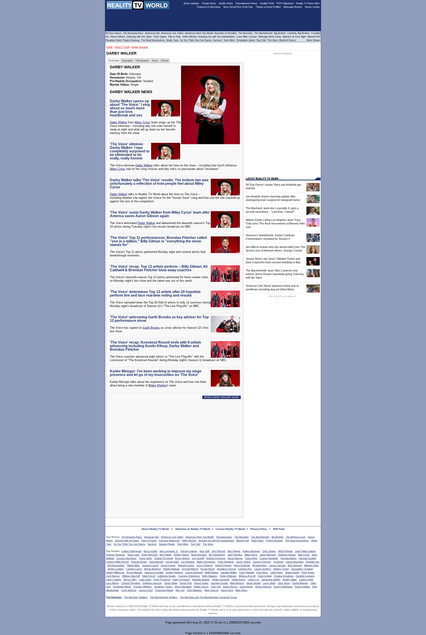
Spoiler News (226, 3)
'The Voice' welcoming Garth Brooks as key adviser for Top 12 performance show (159, 318)
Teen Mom (182, 544)
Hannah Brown (139, 561)
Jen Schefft (198, 558)
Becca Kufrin (150, 551)
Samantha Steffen (270, 579)
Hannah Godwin (307, 558)
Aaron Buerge (235, 558)
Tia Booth (278, 561)
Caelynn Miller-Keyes (117, 561)
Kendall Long (313, 561)
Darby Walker (140, 47)
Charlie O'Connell (163, 558)
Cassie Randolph (269, 558)
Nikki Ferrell (148, 576)
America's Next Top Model (199, 537)
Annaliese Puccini (226, 569)
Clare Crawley (113, 579)
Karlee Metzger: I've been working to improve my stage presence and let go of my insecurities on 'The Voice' (155, 373)
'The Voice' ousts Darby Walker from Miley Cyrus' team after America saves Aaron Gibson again (160, 214)
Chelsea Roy (245, 569)
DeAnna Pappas (287, 554)
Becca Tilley (130, 579)
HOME (109, 47)
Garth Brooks (151, 327)
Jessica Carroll (150, 565)
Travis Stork (145, 558)
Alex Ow (180, 590)
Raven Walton (302, 586)
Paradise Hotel (113, 40)
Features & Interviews (209, 7)
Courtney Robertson (189, 576)
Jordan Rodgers (174, 572)
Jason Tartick (243, 561)
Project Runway (274, 540)
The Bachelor (241, 537)
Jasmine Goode (219, 583)
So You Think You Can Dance (129, 544)
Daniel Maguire (300, 583)
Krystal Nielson (190, 569)
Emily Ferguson (162, 579)
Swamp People (167, 544)
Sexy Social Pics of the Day (238, 7)
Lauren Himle (306, 579)
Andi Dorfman (285, 551)
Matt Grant (304, 554)
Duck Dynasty (149, 540)
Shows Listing (312, 7)
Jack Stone (284, 583)
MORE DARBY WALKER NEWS (221, 397)
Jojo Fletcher (218, 551)
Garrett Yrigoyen (262, 561)
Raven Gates (201, 583)
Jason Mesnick (268, 554)
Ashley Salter (290, 579)
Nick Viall (204, 551)
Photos (165, 60)
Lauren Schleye (262, 569)
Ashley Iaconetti (220, 579)
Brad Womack (199, 554)
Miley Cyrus (142, 122)
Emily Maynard (150, 554)
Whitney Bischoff (131, 576)
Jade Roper (276, 572)
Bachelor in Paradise (226, 33)
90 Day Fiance (114, 33)
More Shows (313, 40)
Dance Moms (117, 36)
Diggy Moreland (183, 586)
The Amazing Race (131, 537)
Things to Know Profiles (268, 7)
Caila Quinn (145, 579)
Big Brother (278, 537)
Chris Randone (226, 561)
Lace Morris (112, 583)
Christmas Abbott (164, 590)
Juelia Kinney (238, 579)
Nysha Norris (207, 569)
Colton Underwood (131, 551)
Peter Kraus (308, 572)
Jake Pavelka (234, 554)
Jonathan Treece (163, 586)
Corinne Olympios (130, 583)
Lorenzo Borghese (126, 558)
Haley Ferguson (181, 579)
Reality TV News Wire (308, 3)
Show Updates (191, 3)
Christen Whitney (142, 586)
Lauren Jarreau (277, 565)
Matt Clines (241, 590)
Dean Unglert (265, 576)
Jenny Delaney (205, 565)
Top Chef (195, 544)
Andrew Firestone (215, 558)
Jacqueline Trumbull (302, 569)
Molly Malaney (209, 576)
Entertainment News (246, 3)
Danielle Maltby (229, 572)
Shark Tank (172, 40)
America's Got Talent (172, 537)
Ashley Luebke (116, 569)
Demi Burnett (156, 561)
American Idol (151, 537)
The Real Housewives (297, 540)
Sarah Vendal (253, 583)
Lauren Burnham (295, 561)
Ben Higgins (234, 551)
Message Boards (293, 7)
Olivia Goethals (242, 565)
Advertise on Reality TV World (192, 529)
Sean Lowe (133, 554)
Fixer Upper (160, 36)
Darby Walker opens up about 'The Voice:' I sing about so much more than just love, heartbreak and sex (130, 108)
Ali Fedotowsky (217, 554)
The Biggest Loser (296, 537)
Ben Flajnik (166, 554)
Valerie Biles (133, 565)
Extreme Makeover (169, 540)
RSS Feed (278, 529)
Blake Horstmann (206, 561)
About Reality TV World (155, 529)
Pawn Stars (257, 540)
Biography (127, 60)
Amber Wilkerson (115, 572)
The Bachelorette (260, 537)
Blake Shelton (158, 385)
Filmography (142, 60)
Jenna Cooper (168, 565)
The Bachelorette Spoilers (164, 597)
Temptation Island (245, 40)
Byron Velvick (182, 558)
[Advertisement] (176, 443)
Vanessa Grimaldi (153, 572)
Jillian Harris (250, 554)
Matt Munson (237, 583)
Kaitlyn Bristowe (251, 551)
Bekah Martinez (152, 569)
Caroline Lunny (134, 569)
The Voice (208, 544)
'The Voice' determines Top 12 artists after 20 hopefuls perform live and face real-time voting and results (155, 293)
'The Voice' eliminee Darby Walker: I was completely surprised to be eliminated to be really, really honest (130, 151)
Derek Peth (186, 583)
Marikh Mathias (171, 569)
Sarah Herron (230, 586)
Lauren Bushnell (194, 572)
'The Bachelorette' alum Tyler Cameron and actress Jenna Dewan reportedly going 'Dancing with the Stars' (275, 274)
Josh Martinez (194, 590)
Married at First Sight (294, 36)
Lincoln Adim (172, 561)
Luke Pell (216, 586)
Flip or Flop (174, 36)
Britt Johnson (295, 565)
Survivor (152, 544)
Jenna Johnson (263, 586)
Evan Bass (262, 572)
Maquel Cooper (186, 565)
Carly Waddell (246, 572)
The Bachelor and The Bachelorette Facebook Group (208, 597)
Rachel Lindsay (189, 551)
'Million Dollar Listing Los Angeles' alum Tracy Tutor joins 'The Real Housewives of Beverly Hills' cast (275, 223)
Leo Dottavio (188, 561)
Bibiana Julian (311, 565)
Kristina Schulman (284, 576)
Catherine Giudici (166, 576)
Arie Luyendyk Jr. (169, 551)
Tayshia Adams (288, 558)
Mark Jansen (211, 590)
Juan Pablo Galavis (305, 551)
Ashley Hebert (181, 554)
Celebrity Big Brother (298, 33)
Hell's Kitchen (189, 540)
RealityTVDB (122, 47)
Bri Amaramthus (116, 565)
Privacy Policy (258, 529)
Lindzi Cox (253, 579)
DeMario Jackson (152, 583)
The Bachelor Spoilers (136, 597)
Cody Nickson (128, 590)
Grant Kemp (246, 586)
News (155, 60)
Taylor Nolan (171, 583)
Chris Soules (269, 551)
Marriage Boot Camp (269, 36)
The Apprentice (224, 537)
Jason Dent (227, 590)
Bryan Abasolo (134, 572)
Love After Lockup (247, 36)
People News (209, 3)
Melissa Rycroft (247, 576)
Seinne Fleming (223, 565)
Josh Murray (113, 576)
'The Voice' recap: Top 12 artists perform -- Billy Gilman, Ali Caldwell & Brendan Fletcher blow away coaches (158, 268)
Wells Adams (212, 572)
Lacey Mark (269, 583)
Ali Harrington (259, 565)
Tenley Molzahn (228, 576)
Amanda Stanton (201, 579)
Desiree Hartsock (115, 554)
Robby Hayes (201, 586)
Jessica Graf (146, 590)
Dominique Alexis (122, 586)
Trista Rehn (251, 558)
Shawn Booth (292, 572)
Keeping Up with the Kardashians (216, 540)
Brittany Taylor (281, 569)
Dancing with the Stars (127, 540)
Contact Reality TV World (230, 529)
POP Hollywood (284, 3)
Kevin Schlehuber (283, 586)
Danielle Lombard (305, 576)
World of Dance (287, 40)
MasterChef (242, 540)
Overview (114, 60)
